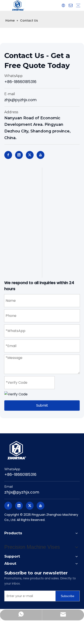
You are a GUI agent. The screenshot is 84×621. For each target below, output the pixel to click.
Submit (42, 405)
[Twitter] (30, 155)
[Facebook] (8, 155)
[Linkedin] (19, 155)
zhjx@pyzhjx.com (20, 99)
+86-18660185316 (20, 81)
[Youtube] (40, 155)
